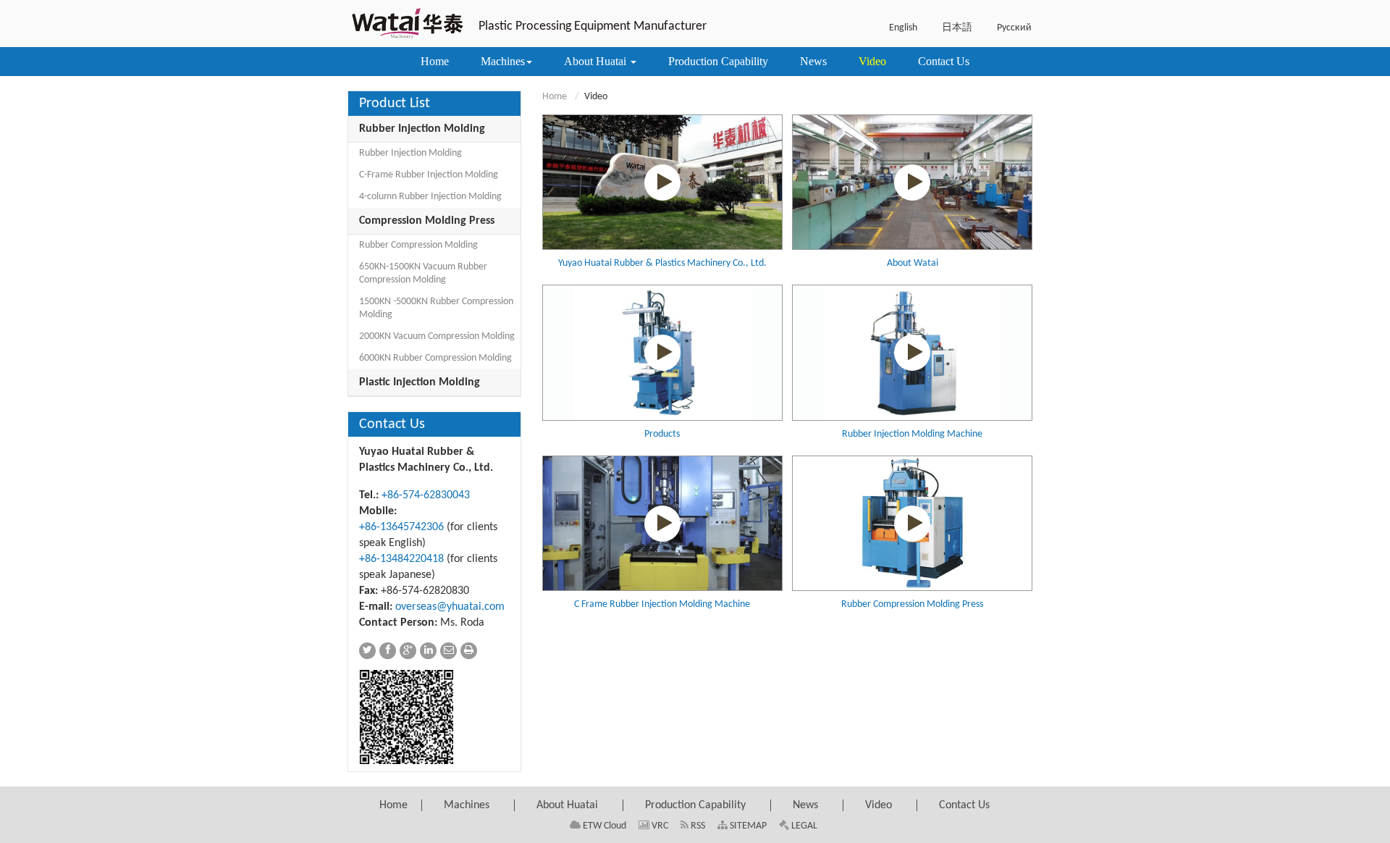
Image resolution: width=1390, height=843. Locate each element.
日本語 (957, 27)
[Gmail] (448, 650)
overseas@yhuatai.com (450, 607)
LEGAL (803, 826)
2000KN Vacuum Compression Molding (437, 336)
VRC (658, 826)
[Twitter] (367, 650)
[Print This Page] (468, 650)
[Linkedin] (428, 650)
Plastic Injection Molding (419, 382)
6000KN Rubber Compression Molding (435, 358)
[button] (506, 61)
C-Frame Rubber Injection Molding (428, 174)
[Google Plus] (408, 650)
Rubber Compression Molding (418, 245)
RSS (696, 826)
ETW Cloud (603, 826)
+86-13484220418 (401, 559)
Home (554, 96)
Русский (1014, 27)
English (903, 27)
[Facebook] (387, 650)
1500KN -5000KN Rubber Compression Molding (436, 308)
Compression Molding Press (426, 221)
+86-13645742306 (401, 527)
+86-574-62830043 (426, 495)
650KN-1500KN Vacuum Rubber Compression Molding (423, 273)
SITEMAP (747, 826)
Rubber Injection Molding (422, 129)
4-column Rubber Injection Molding (430, 196)
